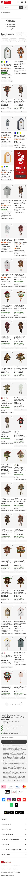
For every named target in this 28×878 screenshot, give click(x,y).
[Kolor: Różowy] (4, 653)
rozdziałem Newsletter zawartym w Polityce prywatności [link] (13, 754)
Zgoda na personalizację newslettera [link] (13, 768)
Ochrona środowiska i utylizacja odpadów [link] (10, 872)
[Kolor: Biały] (18, 432)
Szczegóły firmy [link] (4, 865)
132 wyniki (3, 36)
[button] (5, 40)
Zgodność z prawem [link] (15, 865)
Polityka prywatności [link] (5, 869)
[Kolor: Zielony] (2, 62)
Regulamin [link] (15, 869)
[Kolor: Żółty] (4, 62)
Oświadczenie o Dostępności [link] (7, 875)
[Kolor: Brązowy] (2, 398)
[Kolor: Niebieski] (7, 62)
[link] (18, 2)
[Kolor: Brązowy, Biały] (7, 398)
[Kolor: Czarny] (18, 465)
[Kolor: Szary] (15, 432)
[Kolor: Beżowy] (4, 398)
